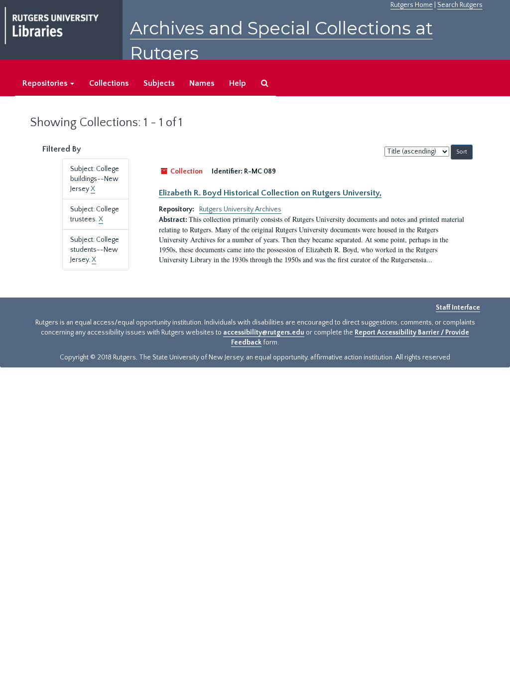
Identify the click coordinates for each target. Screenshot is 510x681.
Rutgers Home (411, 5)
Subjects (158, 83)
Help (237, 83)
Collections (108, 83)
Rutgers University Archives (240, 209)
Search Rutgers (460, 5)
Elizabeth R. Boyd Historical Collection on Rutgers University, (270, 192)
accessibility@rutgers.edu (263, 333)
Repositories (45, 83)
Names (201, 83)
